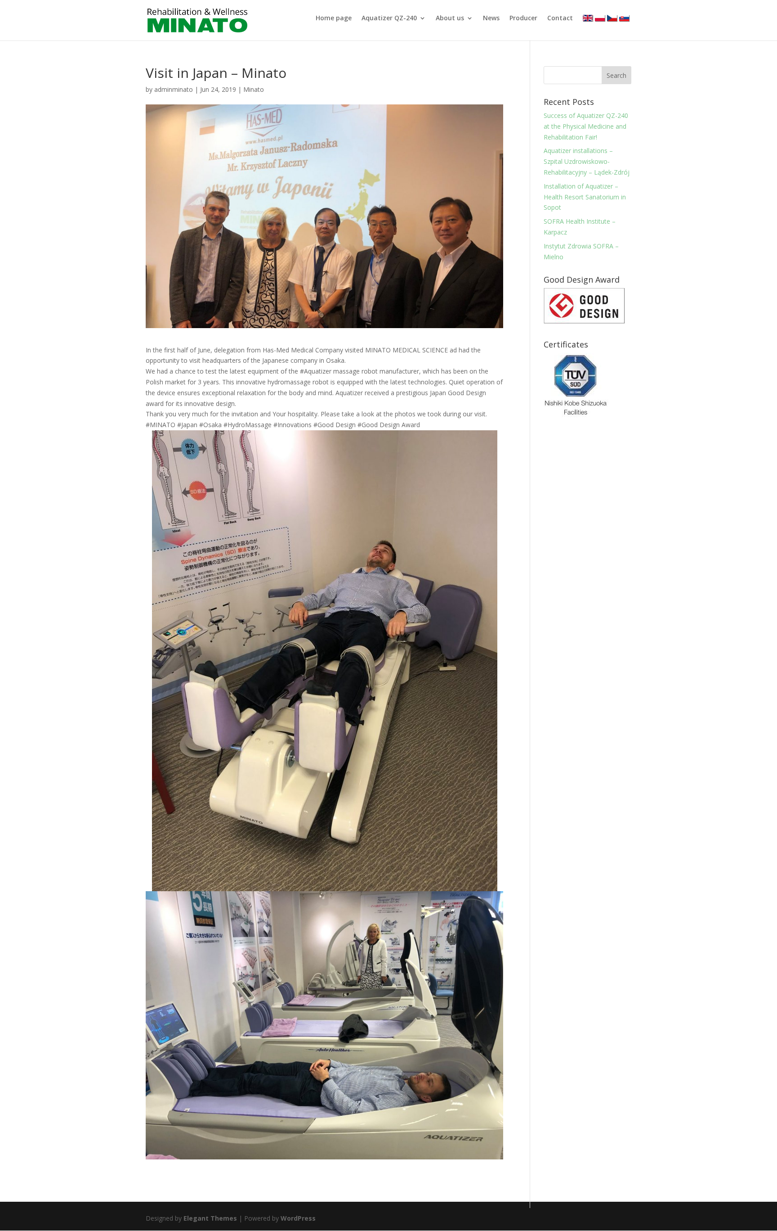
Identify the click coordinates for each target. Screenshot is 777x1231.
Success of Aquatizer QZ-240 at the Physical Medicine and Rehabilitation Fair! (586, 126)
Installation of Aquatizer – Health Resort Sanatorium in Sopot (585, 197)
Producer (523, 18)
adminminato (173, 89)
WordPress (298, 1218)
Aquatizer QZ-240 (389, 18)
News (491, 18)
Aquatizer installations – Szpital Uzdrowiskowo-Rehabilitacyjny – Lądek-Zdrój (587, 161)
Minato (253, 89)
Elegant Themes (210, 1218)
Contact (560, 18)
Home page (334, 18)
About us (450, 18)
